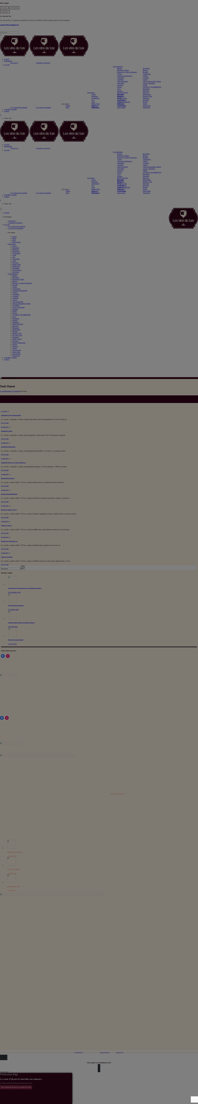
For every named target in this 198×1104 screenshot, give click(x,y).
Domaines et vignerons (12, 391)
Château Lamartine (6, 557)
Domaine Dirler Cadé (13, 886)
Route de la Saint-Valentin (15, 640)
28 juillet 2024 (13, 627)
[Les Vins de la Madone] (11, 865)
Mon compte (4, 7)
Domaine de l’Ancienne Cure (9, 541)
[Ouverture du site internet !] (12, 601)
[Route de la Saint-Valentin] (12, 636)
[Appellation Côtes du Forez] (11, 848)
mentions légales (104, 1052)
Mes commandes (14, 7)
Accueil (2, 391)
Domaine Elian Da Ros (7, 478)
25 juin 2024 (12, 644)
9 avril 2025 (4, 411)
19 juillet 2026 (12, 856)
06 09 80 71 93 (5, 699)
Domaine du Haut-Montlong (9, 494)
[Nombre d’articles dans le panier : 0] (1, 209)
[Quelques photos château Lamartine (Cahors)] (12, 618)
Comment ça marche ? (117, 794)
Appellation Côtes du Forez (15, 852)
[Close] (3, 1057)
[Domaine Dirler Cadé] (11, 882)
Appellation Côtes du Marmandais (11, 415)
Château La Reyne (6, 525)
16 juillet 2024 (4, 474)
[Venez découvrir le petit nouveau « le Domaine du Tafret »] (12, 584)
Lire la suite (5, 423)
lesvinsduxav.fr (79, 1052)
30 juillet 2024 (4, 427)
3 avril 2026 (11, 890)
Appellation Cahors (6, 431)
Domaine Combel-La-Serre (9, 510)
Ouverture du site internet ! (16, 605)
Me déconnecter (5, 11)
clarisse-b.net (119, 1052)
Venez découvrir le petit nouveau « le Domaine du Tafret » (25, 588)
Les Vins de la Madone (13, 869)
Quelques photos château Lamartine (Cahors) (21, 622)
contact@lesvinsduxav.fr (9, 25)
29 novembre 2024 (14, 592)
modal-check (4, 1072)
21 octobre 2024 (13, 609)
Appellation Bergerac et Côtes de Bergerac (13, 462)
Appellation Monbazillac (8, 447)
